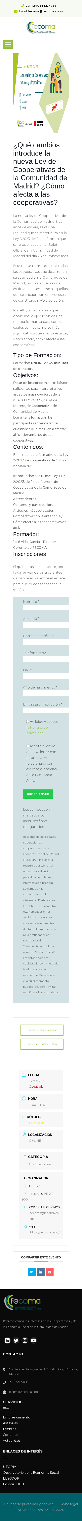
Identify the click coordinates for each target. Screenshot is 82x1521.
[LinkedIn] (41, 1272)
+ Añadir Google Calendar (42, 1029)
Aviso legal (69, 1504)
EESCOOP (11, 1478)
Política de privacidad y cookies (28, 1504)
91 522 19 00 (48, 5)
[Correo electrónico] (50, 1272)
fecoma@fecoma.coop (44, 1216)
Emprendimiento (16, 1417)
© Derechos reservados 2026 (41, 1510)
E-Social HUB (13, 1484)
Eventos (9, 1429)
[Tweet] (32, 1272)
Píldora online (41, 1164)
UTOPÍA (9, 1467)
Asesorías (10, 1423)
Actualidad (11, 1440)
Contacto (10, 1435)
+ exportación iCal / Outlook (42, 1043)
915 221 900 (18, 1382)
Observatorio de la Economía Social (31, 1473)
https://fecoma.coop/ (45, 1232)
